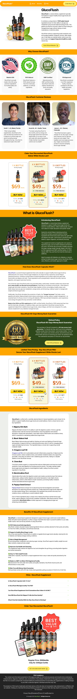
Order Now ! (68, 3)
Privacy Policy (27, 693)
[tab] (38, 581)
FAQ (47, 3)
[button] (38, 581)
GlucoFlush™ (8, 4)
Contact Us (50, 693)
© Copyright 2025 (30, 696)
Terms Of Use (43, 693)
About (33, 3)
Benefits (39, 3)
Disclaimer (35, 693)
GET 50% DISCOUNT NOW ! (37, 668)
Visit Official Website (49, 45)
